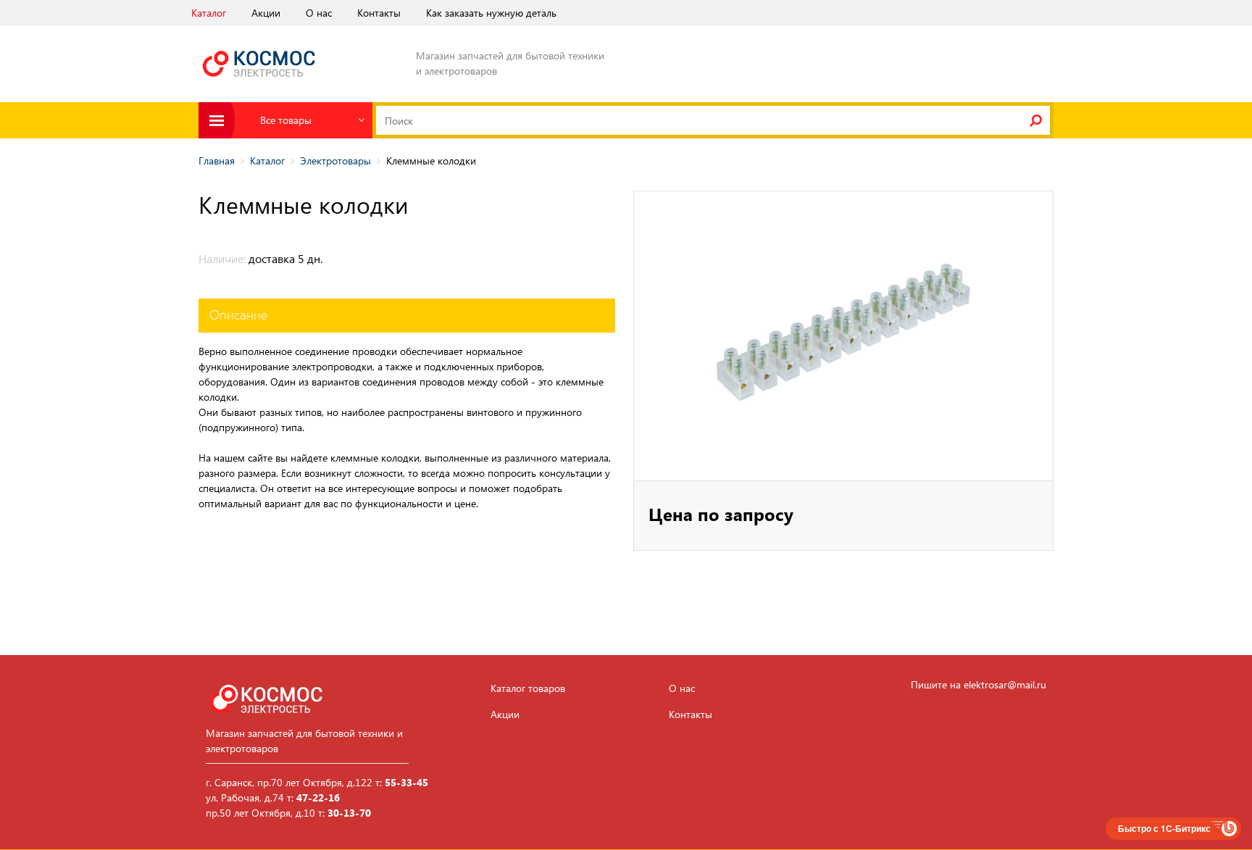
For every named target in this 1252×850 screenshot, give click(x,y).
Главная (217, 160)
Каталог (208, 13)
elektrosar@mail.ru (1005, 684)
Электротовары (335, 160)
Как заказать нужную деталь (491, 13)
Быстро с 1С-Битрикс (1164, 828)
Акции (265, 13)
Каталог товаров (528, 688)
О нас (319, 13)
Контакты (379, 13)
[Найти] (1035, 120)
